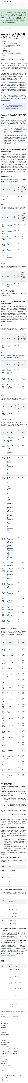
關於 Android (4, 1075)
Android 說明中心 (5, 1059)
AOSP (2, 28)
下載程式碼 (3, 1027)
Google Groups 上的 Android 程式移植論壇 (10, 1053)
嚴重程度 (6, 161)
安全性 (10, 28)
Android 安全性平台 (10, 120)
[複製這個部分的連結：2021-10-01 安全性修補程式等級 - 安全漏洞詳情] (12, 152)
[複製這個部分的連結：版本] (5, 961)
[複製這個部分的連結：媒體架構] (7, 263)
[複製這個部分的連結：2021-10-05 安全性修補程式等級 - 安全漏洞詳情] (12, 303)
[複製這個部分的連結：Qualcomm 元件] (12, 419)
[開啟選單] (2, 1)
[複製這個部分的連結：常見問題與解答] (14, 784)
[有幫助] (10, 31)
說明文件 (3, 6)
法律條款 (13, 1075)
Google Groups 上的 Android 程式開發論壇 (10, 1051)
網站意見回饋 (5, 1077)
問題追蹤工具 (4, 1070)
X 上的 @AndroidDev (5, 1042)
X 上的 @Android (4, 1040)
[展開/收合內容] (10, 42)
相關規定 (3, 1025)
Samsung (13, 955)
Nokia (8, 955)
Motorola (3, 955)
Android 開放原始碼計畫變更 (9, 22)
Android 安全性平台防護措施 (17, 95)
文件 (6, 28)
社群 (9, 1075)
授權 (17, 1075)
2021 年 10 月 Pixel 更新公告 (15, 105)
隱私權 (21, 1075)
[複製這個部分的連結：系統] (5, 325)
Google (14, 953)
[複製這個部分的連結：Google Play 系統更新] (15, 291)
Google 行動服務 (22, 138)
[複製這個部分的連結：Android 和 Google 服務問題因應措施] (5, 117)
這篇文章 (6, 824)
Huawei (18, 953)
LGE (22, 953)
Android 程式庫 (4, 1023)
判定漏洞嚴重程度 (12, 87)
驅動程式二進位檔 (5, 1034)
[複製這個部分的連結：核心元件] (7, 353)
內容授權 (18, 1011)
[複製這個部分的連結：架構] (5, 204)
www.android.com (5, 1063)
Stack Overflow (4, 1067)
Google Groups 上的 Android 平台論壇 (9, 1049)
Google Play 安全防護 (20, 135)
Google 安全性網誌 (5, 1046)
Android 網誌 (4, 1044)
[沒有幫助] (12, 31)
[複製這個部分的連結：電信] (5, 395)
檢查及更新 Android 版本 (10, 794)
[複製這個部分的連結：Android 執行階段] (13, 177)
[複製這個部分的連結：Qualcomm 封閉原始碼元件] (19, 628)
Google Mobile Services (6, 1065)
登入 (25, 1)
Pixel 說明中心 (4, 1061)
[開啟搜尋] (19, 1)
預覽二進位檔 (4, 1030)
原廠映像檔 (3, 1032)
